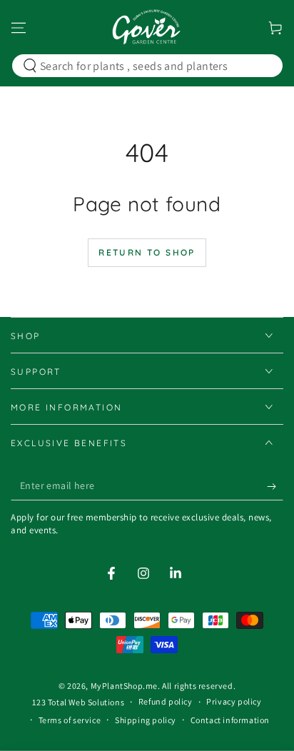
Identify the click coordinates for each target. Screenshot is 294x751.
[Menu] (18, 28)
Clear (262, 65)
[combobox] (144, 66)
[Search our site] (30, 66)
